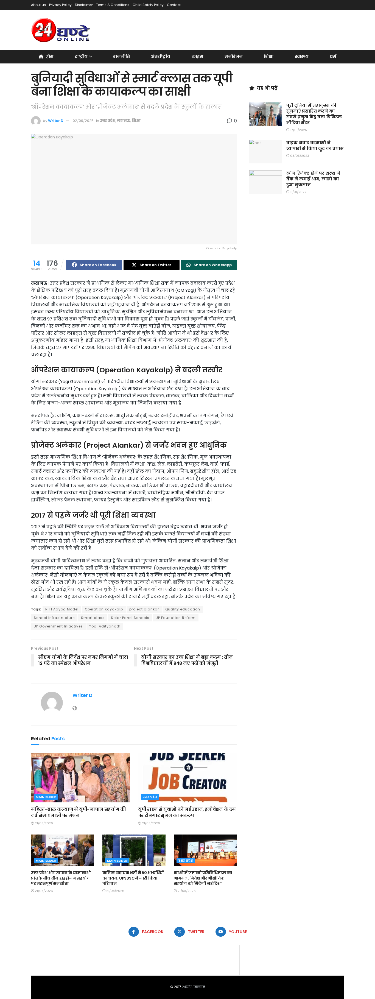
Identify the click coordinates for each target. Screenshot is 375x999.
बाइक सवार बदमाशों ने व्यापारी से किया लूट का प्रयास (315, 145)
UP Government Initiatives (58, 626)
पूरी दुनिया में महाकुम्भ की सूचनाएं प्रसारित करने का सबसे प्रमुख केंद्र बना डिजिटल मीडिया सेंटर (314, 113)
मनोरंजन (234, 56)
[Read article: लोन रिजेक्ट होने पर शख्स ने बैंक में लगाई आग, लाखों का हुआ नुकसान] (265, 182)
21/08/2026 (43, 823)
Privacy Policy (60, 4)
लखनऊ (123, 120)
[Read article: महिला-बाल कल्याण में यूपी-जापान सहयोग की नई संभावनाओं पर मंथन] (80, 777)
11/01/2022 (297, 192)
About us (38, 4)
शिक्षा (268, 56)
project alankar (144, 609)
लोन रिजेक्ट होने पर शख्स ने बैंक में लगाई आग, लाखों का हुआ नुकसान (313, 179)
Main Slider (46, 797)
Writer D (55, 120)
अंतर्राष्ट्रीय (160, 56)
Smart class (93, 617)
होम (50, 56)
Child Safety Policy (148, 4)
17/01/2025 (298, 130)
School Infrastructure (54, 617)
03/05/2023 (299, 156)
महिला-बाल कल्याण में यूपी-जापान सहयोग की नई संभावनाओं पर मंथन (78, 812)
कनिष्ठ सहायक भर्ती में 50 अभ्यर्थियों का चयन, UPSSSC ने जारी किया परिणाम (133, 878)
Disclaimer (84, 4)
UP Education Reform (176, 617)
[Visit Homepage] (61, 30)
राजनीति (121, 56)
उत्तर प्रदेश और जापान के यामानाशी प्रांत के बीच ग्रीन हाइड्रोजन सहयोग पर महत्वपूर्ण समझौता (61, 878)
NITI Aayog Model (62, 609)
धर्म (333, 56)
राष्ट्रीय (81, 56)
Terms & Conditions (112, 4)
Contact (174, 4)
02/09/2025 (83, 120)
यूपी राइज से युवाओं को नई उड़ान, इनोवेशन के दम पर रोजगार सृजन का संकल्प (187, 812)
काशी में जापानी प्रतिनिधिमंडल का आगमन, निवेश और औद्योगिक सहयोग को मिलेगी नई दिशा (203, 878)
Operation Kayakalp (104, 609)
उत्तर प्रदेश (107, 120)
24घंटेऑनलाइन (193, 986)
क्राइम (197, 56)
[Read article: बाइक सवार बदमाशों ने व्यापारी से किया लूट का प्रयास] (265, 151)
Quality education (182, 609)
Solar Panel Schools (130, 617)
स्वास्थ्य (302, 56)
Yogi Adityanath (105, 626)
